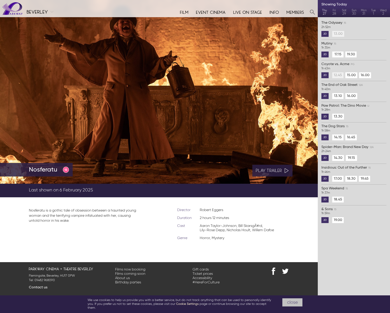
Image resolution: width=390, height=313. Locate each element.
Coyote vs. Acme (338, 66)
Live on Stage (247, 11)
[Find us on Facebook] (273, 271)
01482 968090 (45, 280)
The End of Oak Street (342, 87)
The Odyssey (333, 25)
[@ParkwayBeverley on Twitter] (285, 271)
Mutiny (328, 45)
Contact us (38, 287)
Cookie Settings (187, 304)
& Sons (328, 211)
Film (184, 11)
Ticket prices (203, 274)
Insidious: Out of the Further (346, 170)
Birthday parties (128, 282)
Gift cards (201, 269)
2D (325, 34)
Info (274, 11)
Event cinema (211, 11)
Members (295, 11)
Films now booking (130, 269)
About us (122, 278)
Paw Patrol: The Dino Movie (345, 108)
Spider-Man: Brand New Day (347, 149)
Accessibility (202, 278)
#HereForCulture (206, 282)
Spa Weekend (334, 190)
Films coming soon (130, 274)
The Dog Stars (334, 128)
